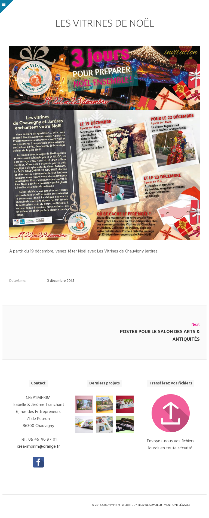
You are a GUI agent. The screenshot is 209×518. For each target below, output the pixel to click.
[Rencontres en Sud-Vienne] (104, 404)
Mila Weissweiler (149, 504)
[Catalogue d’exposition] (84, 404)
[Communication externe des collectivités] (104, 424)
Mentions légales (177, 504)
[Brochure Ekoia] (84, 424)
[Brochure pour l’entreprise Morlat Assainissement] (124, 424)
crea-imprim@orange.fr (38, 446)
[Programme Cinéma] (124, 404)
